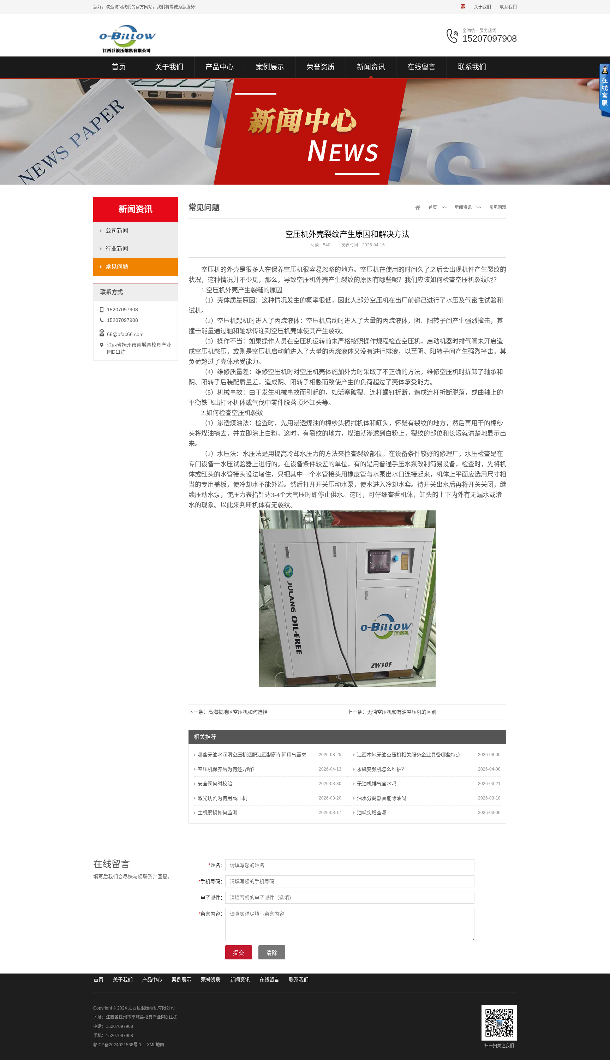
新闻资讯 (463, 207)
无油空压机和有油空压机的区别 (401, 712)
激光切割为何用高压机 (222, 798)
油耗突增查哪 (372, 812)
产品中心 (152, 979)
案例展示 (181, 979)
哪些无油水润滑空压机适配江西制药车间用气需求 (252, 754)
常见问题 (117, 267)
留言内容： (212, 914)
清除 (271, 953)
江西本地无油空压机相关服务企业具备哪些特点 (409, 754)
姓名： (217, 865)
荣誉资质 (211, 979)
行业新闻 (117, 249)
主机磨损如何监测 (217, 812)
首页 (433, 207)
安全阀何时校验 (215, 783)
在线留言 (269, 979)
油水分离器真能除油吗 (381, 798)
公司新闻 (117, 231)
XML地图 (155, 1044)
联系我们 (508, 7)
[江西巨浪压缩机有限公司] (141, 38)
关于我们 (482, 7)
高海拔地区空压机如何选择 (238, 712)
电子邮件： (213, 897)
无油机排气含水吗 (376, 783)
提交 (238, 953)
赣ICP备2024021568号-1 (117, 1044)
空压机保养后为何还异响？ (227, 769)
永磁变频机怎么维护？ (381, 769)
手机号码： (212, 881)
